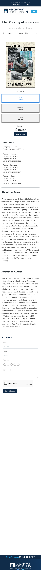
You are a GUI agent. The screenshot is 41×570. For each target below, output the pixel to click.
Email (5, 351)
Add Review (6, 337)
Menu (34, 11)
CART (24, 4)
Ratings (6, 360)
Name (5, 343)
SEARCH (15, 4)
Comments (7, 370)
